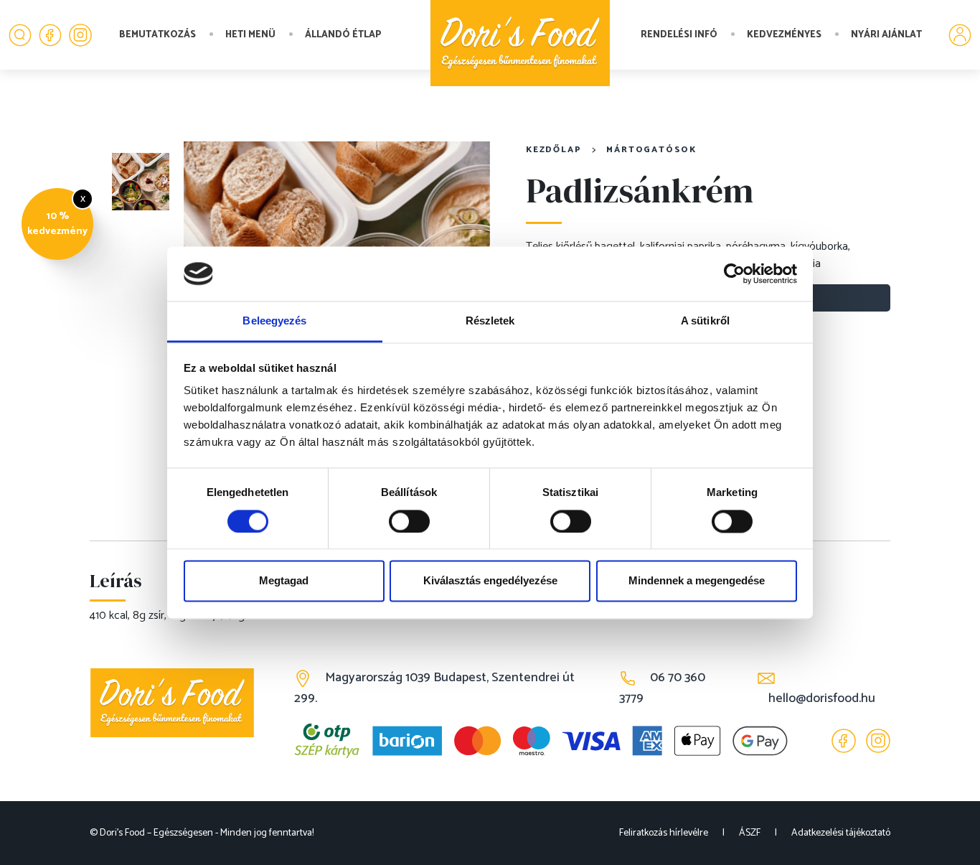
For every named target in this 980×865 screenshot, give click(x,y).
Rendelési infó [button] (679, 34)
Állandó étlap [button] (343, 34)
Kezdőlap (553, 149)
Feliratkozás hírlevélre (663, 833)
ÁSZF (749, 833)
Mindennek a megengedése (696, 581)
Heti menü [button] (250, 34)
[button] (20, 35)
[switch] (409, 521)
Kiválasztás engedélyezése (490, 581)
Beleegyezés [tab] (274, 321)
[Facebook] (50, 35)
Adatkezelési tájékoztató (840, 833)
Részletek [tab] (490, 321)
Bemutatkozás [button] (157, 34)
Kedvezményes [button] (784, 34)
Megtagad (283, 581)
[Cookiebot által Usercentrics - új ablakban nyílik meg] (734, 273)
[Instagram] (80, 35)
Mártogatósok (651, 149)
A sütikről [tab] (705, 321)
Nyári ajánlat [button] (886, 34)
